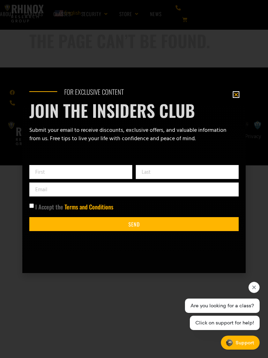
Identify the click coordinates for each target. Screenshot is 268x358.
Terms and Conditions (89, 206)
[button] (236, 94)
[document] (134, 179)
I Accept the (74, 206)
